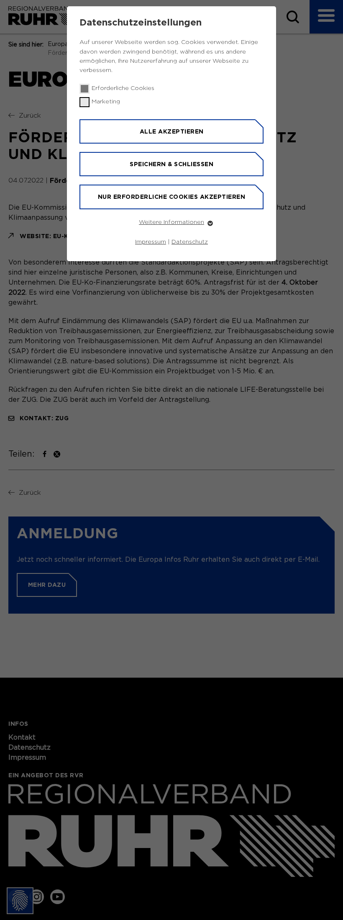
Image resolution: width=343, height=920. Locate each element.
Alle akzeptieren (172, 131)
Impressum (150, 242)
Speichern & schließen (171, 164)
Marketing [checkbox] (106, 102)
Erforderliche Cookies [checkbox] (123, 88)
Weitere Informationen (171, 222)
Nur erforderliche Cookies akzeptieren (172, 196)
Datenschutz (190, 242)
